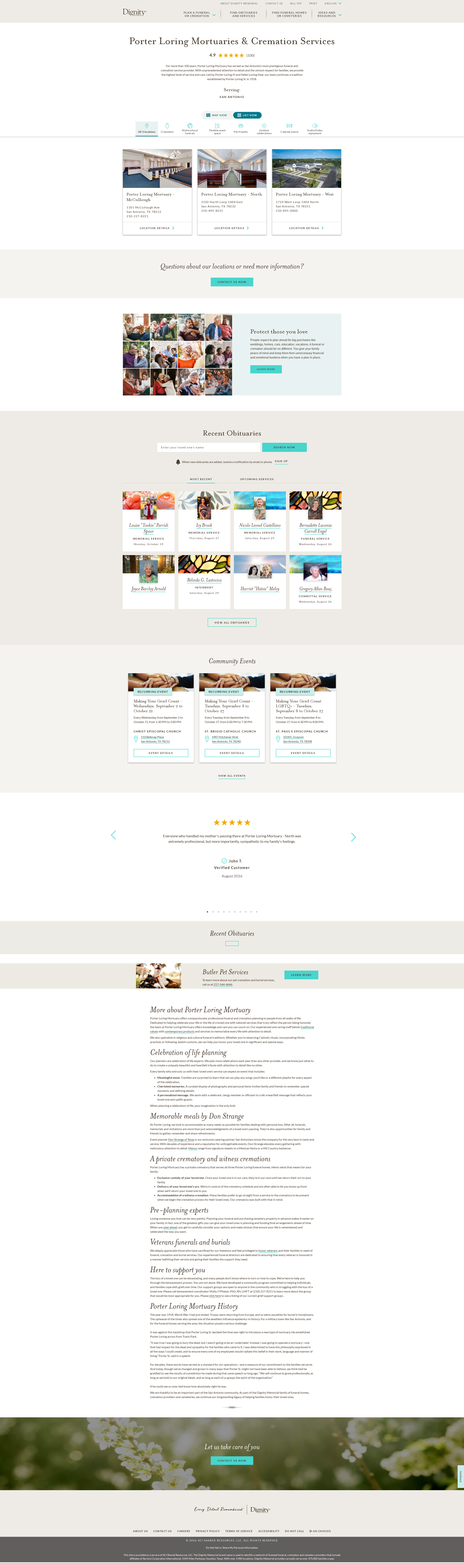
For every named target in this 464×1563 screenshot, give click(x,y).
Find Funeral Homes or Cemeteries (289, 14)
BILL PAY (296, 3)
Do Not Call (294, 1531)
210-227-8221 (137, 216)
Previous (112, 841)
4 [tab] (224, 912)
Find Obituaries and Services (244, 14)
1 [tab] (207, 912)
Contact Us (162, 1531)
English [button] (331, 3)
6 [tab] (235, 912)
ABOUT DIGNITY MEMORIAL (239, 3)
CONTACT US (274, 3)
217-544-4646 (223, 984)
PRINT (313, 3)
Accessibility (269, 1531)
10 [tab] (257, 912)
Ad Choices (321, 1531)
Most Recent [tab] (201, 479)
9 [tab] (251, 912)
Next (350, 835)
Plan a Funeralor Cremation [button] (197, 14)
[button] (331, 3)
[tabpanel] (232, 855)
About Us (140, 1531)
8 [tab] (246, 912)
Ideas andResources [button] (327, 14)
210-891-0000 (287, 210)
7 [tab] (240, 912)
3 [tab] (218, 912)
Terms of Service (239, 1531)
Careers (183, 1531)
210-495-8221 (212, 210)
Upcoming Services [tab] (257, 479)
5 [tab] (229, 912)
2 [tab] (213, 912)
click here (215, 1295)
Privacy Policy (208, 1531)
